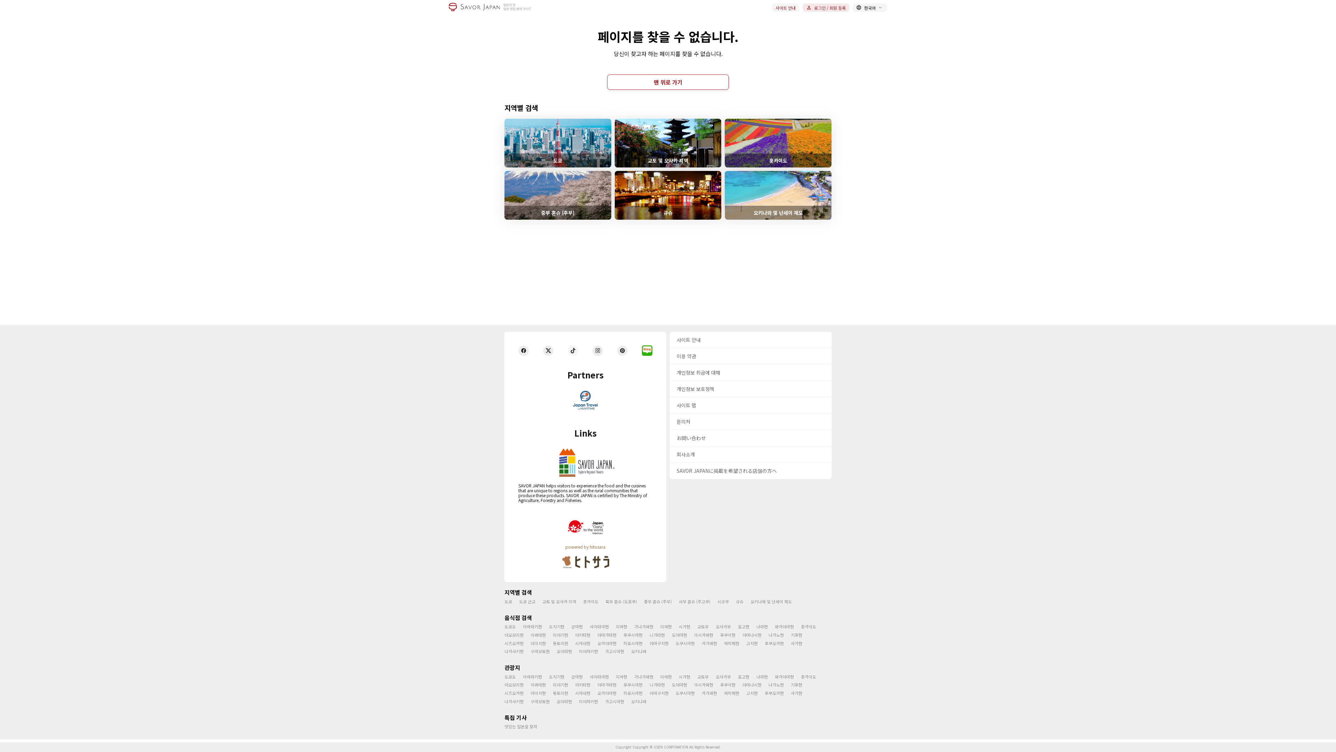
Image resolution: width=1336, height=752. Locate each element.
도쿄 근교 (527, 601)
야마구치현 (659, 643)
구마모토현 (540, 651)
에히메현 (731, 643)
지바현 (621, 626)
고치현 (752, 643)
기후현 (796, 635)
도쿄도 (510, 626)
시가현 (684, 626)
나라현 (762, 626)
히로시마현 (633, 643)
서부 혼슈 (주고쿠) (694, 601)
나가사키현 (514, 651)
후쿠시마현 (633, 635)
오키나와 (638, 651)
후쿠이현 (727, 635)
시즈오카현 (514, 643)
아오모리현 (514, 635)
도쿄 (508, 601)
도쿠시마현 (685, 643)
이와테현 (538, 635)
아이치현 (538, 643)
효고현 (743, 626)
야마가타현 (607, 635)
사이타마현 (599, 626)
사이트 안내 (786, 8)
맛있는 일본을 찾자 (520, 726)
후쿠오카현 (774, 643)
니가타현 (657, 635)
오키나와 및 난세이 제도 (771, 601)
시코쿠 (723, 601)
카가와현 (709, 643)
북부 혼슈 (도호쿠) (621, 601)
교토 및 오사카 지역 (559, 601)
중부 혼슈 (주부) (658, 601)
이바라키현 (532, 626)
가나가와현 (643, 626)
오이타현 (564, 651)
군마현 (577, 626)
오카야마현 (607, 643)
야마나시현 (752, 635)
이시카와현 (703, 635)
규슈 (739, 601)
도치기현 (556, 626)
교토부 (703, 626)
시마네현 (582, 643)
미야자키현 (588, 651)
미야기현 (560, 635)
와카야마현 (784, 626)
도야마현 (679, 635)
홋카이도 (590, 601)
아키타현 (582, 635)
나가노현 (776, 635)
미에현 (666, 626)
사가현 (796, 643)
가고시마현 (614, 651)
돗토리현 (560, 643)
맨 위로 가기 (668, 82)
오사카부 (723, 626)
